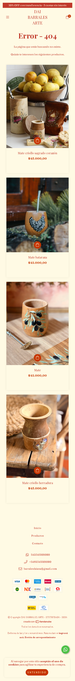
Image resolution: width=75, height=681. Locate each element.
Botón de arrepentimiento (40, 637)
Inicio (37, 528)
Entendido (36, 672)
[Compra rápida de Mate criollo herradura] (37, 470)
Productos (37, 535)
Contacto (37, 543)
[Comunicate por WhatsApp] (65, 649)
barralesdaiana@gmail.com (40, 569)
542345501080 (40, 554)
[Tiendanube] (37, 622)
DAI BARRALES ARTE (37, 17)
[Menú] (7, 17)
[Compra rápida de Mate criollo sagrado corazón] (37, 140)
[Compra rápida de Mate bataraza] (37, 245)
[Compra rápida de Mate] (37, 357)
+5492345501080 (40, 561)
